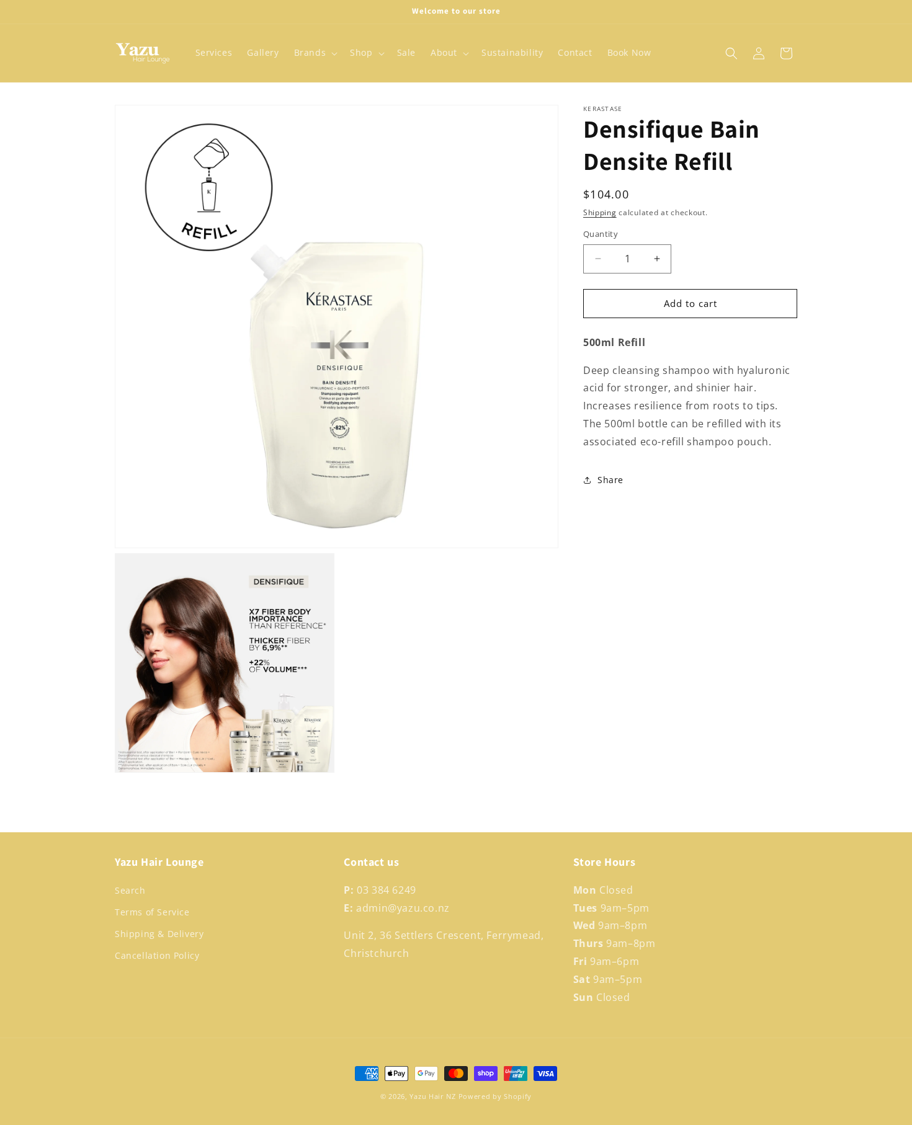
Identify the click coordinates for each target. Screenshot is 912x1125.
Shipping (600, 212)
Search (130, 890)
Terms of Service (152, 912)
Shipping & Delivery (159, 934)
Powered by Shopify (495, 1096)
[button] (315, 53)
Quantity (600, 233)
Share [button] (610, 480)
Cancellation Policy (157, 956)
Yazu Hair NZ (432, 1096)
